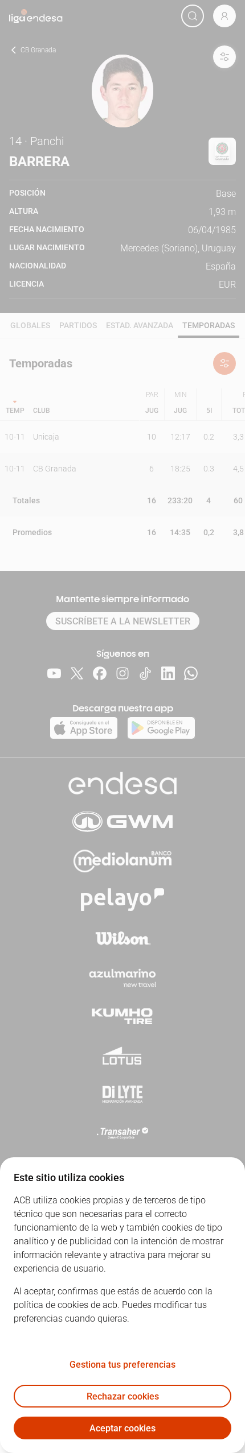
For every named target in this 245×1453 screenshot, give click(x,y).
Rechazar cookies (123, 1396)
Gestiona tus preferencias (122, 1364)
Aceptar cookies (122, 1428)
